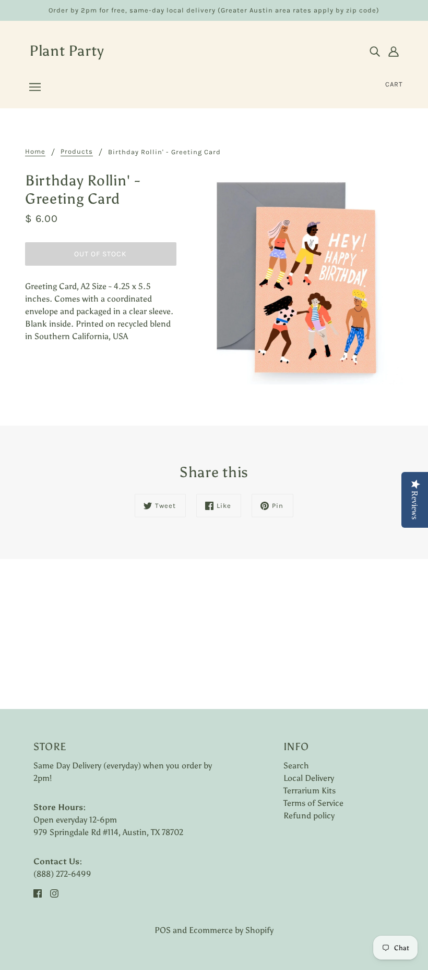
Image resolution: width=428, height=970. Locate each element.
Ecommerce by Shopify (231, 930)
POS (162, 930)
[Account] (393, 51)
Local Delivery (308, 778)
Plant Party (66, 50)
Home (35, 151)
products (77, 151)
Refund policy (309, 815)
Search (296, 765)
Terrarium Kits (309, 790)
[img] (374, 51)
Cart (394, 84)
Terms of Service (313, 803)
